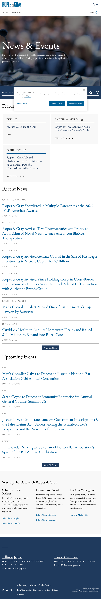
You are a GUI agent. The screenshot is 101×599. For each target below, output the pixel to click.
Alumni (32, 585)
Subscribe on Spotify (11, 523)
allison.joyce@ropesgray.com (14, 568)
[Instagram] (3, 590)
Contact (20, 594)
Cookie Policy (44, 585)
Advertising (22, 585)
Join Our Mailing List (79, 514)
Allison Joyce (12, 556)
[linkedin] (7, 590)
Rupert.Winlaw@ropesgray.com (67, 565)
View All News (50, 347)
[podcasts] (11, 590)
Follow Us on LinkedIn (46, 514)
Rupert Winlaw (66, 556)
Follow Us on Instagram (46, 519)
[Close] (84, 89)
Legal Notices (44, 589)
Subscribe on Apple (10, 518)
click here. (28, 97)
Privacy (55, 589)
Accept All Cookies (75, 103)
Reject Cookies (57, 103)
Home (5, 12)
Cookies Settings (22, 103)
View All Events (50, 465)
